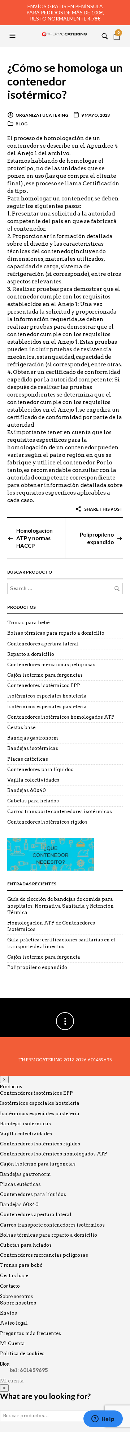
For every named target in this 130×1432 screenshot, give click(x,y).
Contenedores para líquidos (40, 769)
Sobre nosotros (16, 1296)
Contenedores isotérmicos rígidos (47, 822)
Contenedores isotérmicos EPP (43, 685)
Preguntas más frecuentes (30, 1333)
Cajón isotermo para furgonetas (45, 675)
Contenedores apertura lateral (43, 644)
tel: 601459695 (28, 1370)
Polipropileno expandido (97, 538)
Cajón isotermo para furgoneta (43, 957)
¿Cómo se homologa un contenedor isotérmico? (65, 81)
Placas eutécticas (27, 759)
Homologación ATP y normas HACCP (34, 538)
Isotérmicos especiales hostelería (47, 696)
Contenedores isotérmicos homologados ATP (60, 717)
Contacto (10, 1286)
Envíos (8, 1313)
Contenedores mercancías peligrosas (51, 664)
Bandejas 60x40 (26, 790)
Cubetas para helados (33, 800)
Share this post (103, 509)
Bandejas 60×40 (19, 1204)
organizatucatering (42, 115)
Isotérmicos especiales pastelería (47, 706)
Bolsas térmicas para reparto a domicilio (55, 633)
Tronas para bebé (28, 622)
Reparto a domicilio (30, 654)
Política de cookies (22, 1353)
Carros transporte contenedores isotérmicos (59, 811)
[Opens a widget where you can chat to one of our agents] (103, 1419)
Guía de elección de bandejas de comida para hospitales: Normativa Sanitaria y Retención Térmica (60, 905)
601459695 (100, 1059)
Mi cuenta (12, 1381)
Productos (11, 1086)
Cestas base (21, 727)
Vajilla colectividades (33, 780)
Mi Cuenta (12, 1343)
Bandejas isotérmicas (32, 748)
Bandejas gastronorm (32, 738)
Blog (21, 123)
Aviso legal (14, 1323)
